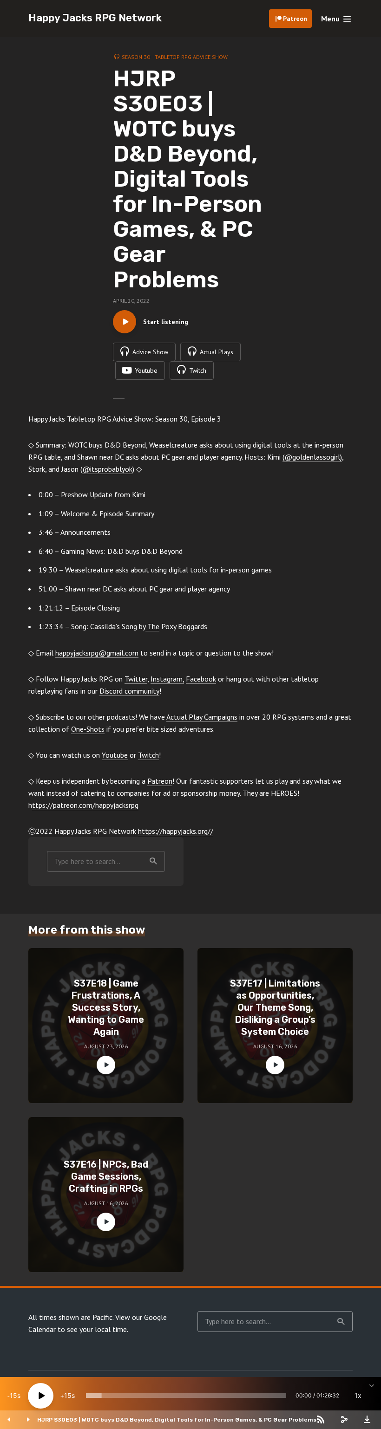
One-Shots (88, 729)
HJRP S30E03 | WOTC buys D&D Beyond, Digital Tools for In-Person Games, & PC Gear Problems (176, 1419)
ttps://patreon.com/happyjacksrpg (85, 805)
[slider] (186, 1395)
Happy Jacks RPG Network (95, 18)
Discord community (129, 690)
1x (358, 1395)
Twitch (148, 755)
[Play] (40, 1396)
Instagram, (167, 678)
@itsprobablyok (107, 469)
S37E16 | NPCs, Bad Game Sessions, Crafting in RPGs (106, 1176)
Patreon (295, 18)
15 (13, 1395)
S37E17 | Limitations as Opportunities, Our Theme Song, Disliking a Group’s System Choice (275, 1007)
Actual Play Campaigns (201, 716)
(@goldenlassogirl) (312, 456)
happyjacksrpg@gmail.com (96, 652)
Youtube (115, 755)
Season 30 (136, 56)
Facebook (201, 678)
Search (153, 861)
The (152, 626)
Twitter (136, 678)
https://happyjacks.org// (175, 831)
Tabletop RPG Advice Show (191, 56)
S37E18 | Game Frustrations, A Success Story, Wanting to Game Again (106, 1007)
